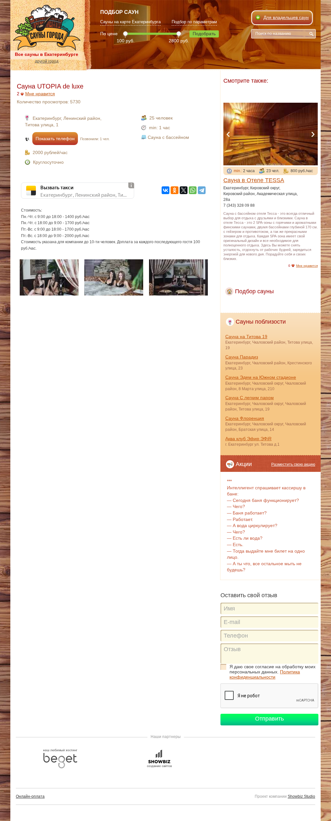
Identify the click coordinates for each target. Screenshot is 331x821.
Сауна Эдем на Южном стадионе (260, 377)
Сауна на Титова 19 (246, 336)
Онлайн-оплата (30, 796)
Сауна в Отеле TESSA (253, 180)
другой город (47, 61)
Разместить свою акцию (293, 464)
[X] (183, 190)
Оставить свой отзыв (248, 595)
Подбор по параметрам (194, 21)
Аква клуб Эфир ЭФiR (248, 438)
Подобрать (204, 33)
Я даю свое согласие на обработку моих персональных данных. (272, 672)
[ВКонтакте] (165, 190)
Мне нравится (40, 93)
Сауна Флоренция (244, 418)
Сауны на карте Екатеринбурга (130, 21)
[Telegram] (202, 190)
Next (313, 134)
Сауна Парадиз (241, 356)
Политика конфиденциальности (265, 674)
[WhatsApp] (193, 190)
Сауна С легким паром (249, 397)
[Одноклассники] (174, 190)
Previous (228, 134)
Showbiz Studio (301, 796)
